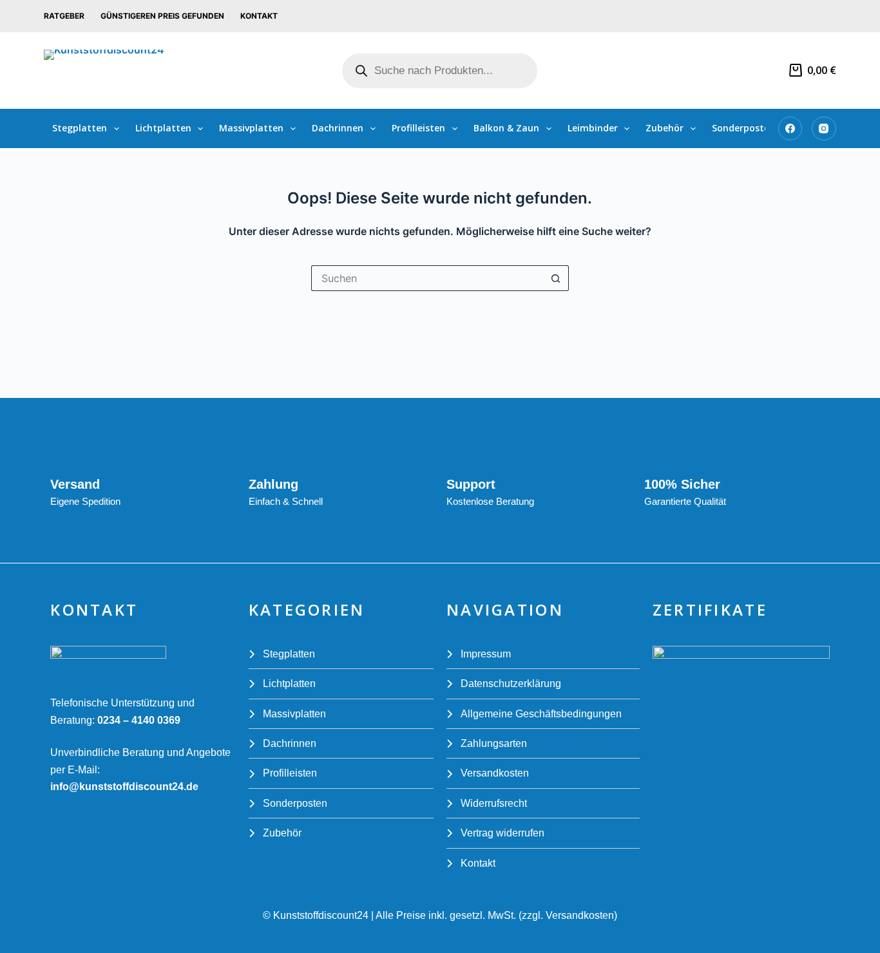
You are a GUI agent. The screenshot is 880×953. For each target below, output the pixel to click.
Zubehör (665, 128)
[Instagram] (824, 129)
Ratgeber (64, 16)
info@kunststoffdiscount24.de (124, 786)
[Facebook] (790, 129)
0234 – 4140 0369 (137, 720)
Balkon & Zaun (506, 128)
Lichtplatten (163, 128)
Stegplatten (79, 128)
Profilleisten (418, 128)
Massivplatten (251, 128)
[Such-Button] (556, 278)
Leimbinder (593, 128)
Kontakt (259, 16)
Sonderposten (743, 128)
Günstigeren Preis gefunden (162, 16)
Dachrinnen (337, 128)
